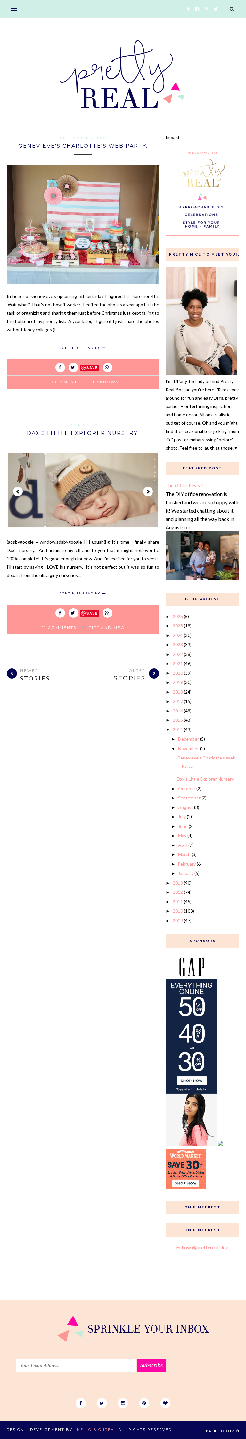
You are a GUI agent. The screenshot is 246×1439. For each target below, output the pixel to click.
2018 (178, 692)
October (186, 788)
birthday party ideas (83, 138)
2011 (178, 901)
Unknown (106, 382)
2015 (178, 720)
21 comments (58, 627)
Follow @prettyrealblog (202, 1247)
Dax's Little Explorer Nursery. (83, 433)
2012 (178, 892)
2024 (178, 635)
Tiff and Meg (107, 627)
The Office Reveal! (184, 486)
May (182, 835)
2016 (178, 710)
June (183, 826)
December (188, 739)
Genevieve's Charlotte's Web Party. (83, 146)
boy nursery (83, 425)
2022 (178, 654)
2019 (178, 682)
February (187, 864)
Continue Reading (81, 348)
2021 (178, 663)
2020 (178, 673)
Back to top (220, 1430)
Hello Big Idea (95, 1429)
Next (148, 491)
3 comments (63, 382)
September (189, 797)
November (188, 748)
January (185, 873)
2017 (178, 701)
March (184, 854)
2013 (178, 882)
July (182, 816)
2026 (178, 616)
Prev (18, 491)
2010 (178, 911)
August (185, 807)
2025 (178, 625)
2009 (178, 920)
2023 (178, 644)
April (182, 845)
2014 (178, 729)
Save (92, 367)
